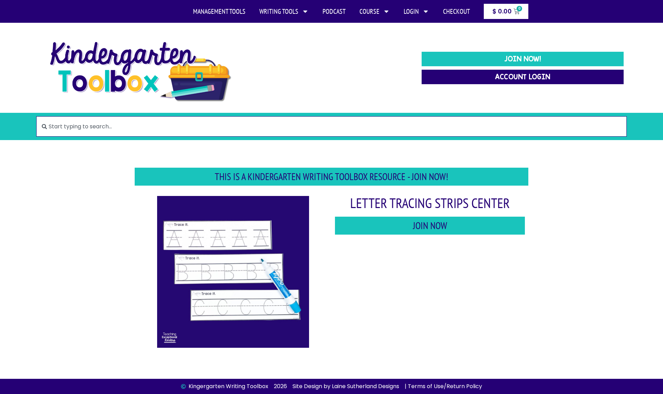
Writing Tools (278, 11)
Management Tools (219, 11)
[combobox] (331, 126)
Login (411, 11)
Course (369, 11)
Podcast (334, 11)
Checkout (456, 11)
